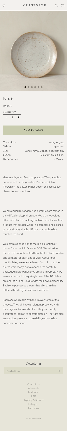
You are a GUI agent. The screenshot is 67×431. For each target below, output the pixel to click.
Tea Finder (33, 392)
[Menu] (4, 5)
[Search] (56, 5)
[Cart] (63, 5)
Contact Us (33, 384)
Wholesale (33, 388)
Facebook (33, 408)
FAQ (33, 396)
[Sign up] (59, 370)
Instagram (33, 404)
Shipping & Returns (33, 400)
